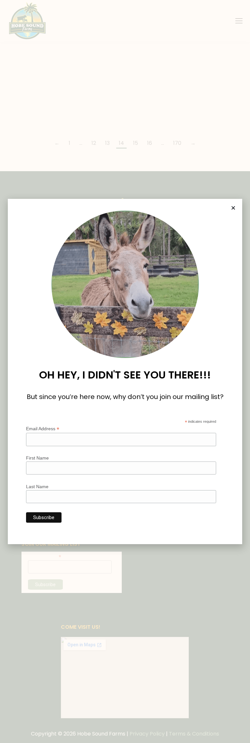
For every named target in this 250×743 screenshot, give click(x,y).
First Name (37, 458)
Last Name (37, 486)
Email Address (42, 429)
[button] (233, 207)
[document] (125, 371)
